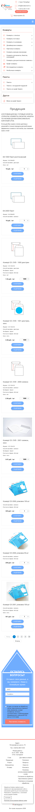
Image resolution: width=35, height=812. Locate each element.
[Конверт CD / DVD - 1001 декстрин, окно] (17, 307)
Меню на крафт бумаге (14, 101)
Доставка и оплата (25, 757)
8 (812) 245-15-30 (24, 9)
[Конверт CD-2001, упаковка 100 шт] (17, 591)
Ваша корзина (18, 15)
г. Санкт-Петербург (24, 2)
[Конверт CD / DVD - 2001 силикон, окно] (17, 427)
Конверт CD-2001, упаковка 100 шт (16, 605)
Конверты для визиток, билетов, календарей (17, 56)
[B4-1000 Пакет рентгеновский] (17, 143)
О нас (9, 757)
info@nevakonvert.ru (24, 5)
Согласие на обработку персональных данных (25, 777)
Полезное (25, 760)
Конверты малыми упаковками (16, 52)
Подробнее (17, 179)
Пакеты (9, 82)
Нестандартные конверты (15, 67)
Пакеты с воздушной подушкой (17, 86)
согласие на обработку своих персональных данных (17, 707)
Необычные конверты (14, 70)
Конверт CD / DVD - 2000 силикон (15, 382)
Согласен (7, 797)
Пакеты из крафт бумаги (14, 89)
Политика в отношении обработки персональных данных (25, 783)
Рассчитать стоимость (17, 722)
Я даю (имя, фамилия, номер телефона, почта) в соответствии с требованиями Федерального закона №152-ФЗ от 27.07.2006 (17, 712)
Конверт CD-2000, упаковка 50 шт (15, 553)
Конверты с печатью (13, 35)
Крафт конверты (12, 64)
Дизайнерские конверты (14, 45)
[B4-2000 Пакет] (17, 197)
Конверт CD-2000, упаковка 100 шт (16, 501)
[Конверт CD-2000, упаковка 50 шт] (17, 539)
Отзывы (9, 767)
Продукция (9, 760)
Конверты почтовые (13, 39)
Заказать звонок (21, 11)
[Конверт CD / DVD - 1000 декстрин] (17, 249)
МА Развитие (18, 805)
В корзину (17, 173)
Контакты (25, 767)
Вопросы (25, 762)
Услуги (9, 762)
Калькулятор (9, 765)
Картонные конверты (13, 49)
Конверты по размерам (14, 42)
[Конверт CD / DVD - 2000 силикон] (17, 368)
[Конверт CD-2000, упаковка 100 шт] (17, 488)
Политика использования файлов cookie (25, 772)
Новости (25, 765)
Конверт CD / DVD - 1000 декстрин (16, 262)
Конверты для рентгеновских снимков (19, 60)
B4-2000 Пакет (8, 211)
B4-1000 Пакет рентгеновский (14, 157)
